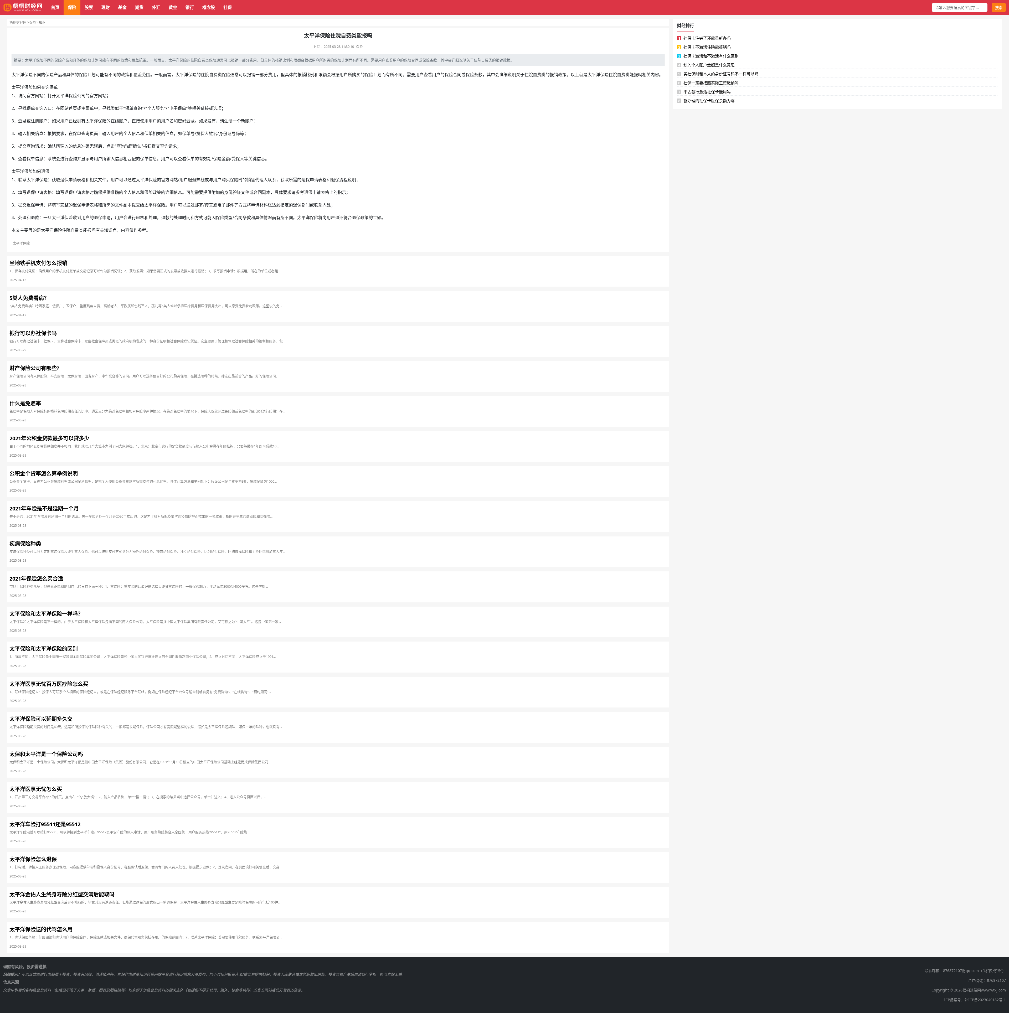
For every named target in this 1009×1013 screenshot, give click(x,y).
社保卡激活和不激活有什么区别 (708, 56)
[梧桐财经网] (23, 7)
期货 (139, 7)
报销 (234, 60)
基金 (122, 7)
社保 (227, 7)
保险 (72, 7)
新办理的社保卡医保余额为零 (706, 100)
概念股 (208, 7)
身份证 (225, 133)
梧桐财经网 (18, 22)
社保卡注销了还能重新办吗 (704, 38)
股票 (89, 7)
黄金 (173, 7)
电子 (173, 108)
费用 (253, 60)
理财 (105, 7)
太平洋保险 (177, 60)
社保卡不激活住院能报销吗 (704, 47)
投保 (200, 133)
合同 (415, 60)
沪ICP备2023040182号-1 (985, 999)
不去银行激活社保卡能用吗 (704, 91)
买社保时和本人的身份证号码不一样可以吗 (718, 73)
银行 (190, 7)
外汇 (156, 7)
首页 (55, 7)
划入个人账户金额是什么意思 (706, 65)
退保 (45, 171)
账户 (43, 121)
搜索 (998, 7)
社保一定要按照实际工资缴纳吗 (708, 82)
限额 (297, 60)
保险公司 (77, 96)
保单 (53, 87)
